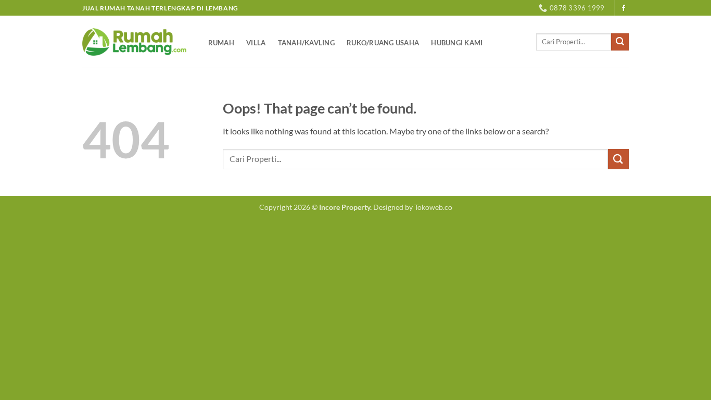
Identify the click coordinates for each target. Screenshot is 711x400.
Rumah (221, 43)
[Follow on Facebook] (623, 8)
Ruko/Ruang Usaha (383, 43)
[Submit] (620, 42)
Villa (255, 43)
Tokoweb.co (433, 207)
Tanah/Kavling (306, 43)
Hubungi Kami (457, 43)
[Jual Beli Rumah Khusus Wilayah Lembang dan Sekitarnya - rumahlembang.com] (134, 42)
